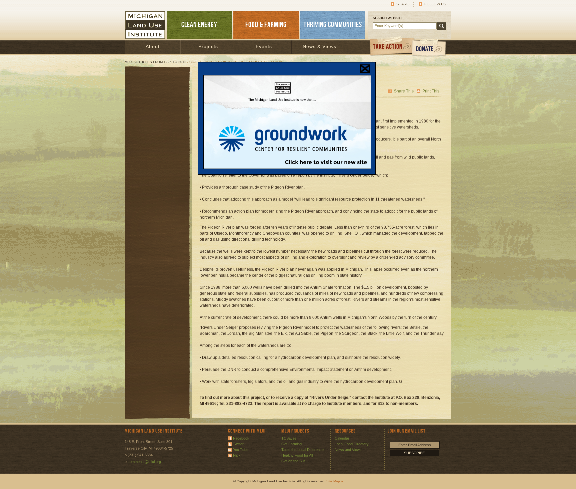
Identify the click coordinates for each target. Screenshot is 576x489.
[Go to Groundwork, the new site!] (287, 168)
